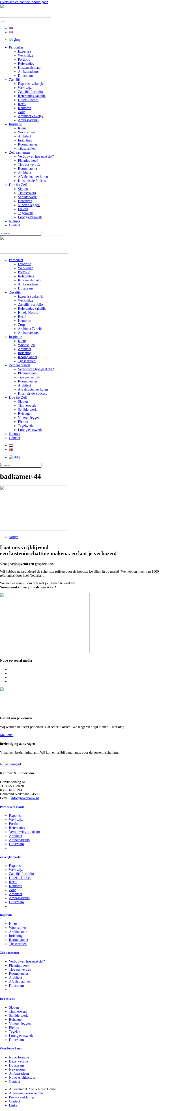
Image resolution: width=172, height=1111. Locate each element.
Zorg (21, 112)
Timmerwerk (27, 193)
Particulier (16, 47)
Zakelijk (15, 80)
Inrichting (25, 140)
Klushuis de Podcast (32, 181)
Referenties (26, 63)
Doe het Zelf (18, 185)
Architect (24, 136)
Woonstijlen (26, 132)
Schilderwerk (27, 197)
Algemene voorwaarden (26, 1093)
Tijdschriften (27, 148)
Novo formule (19, 1057)
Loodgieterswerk (30, 217)
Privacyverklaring (21, 1097)
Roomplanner (27, 144)
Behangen (25, 201)
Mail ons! (6, 735)
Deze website (18, 1061)
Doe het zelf (7, 998)
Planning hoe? (28, 160)
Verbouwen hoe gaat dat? (36, 156)
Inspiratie (15, 124)
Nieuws (14, 221)
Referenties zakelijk (32, 96)
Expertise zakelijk (30, 84)
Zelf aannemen (19, 152)
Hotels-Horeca (28, 100)
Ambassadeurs (28, 71)
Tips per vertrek (29, 164)
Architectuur (18, 932)
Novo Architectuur (22, 1077)
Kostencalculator (30, 67)
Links (13, 1105)
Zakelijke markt (10, 857)
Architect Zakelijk (30, 116)
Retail (22, 104)
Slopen (23, 189)
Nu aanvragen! (10, 764)
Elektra (23, 209)
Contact (14, 225)
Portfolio (24, 59)
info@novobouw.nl (25, 798)
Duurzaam (25, 75)
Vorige (13, 537)
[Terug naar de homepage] (25, 16)
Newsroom (17, 1069)
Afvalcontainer (19, 981)
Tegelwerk (25, 213)
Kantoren (24, 108)
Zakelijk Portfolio (30, 92)
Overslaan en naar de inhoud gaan (24, 2)
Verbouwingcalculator (24, 832)
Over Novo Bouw (11, 1048)
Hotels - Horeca (20, 878)
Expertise (24, 51)
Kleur (22, 128)
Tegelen (14, 1032)
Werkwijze (25, 55)
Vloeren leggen (29, 205)
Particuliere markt (12, 806)
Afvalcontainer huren (33, 177)
